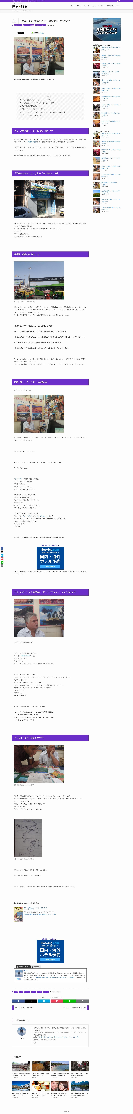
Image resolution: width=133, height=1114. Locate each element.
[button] (18, 1001)
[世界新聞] (19, 5)
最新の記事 (36, 967)
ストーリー (25, 25)
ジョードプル (26, 516)
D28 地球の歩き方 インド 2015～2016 (35, 908)
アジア (15, 25)
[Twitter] (18, 979)
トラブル (37, 25)
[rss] (117, 1)
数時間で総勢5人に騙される (31, 106)
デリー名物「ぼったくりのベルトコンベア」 (36, 100)
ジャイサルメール (42, 516)
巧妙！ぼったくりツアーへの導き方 (34, 109)
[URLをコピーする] (82, 1001)
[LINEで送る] (35, 33)
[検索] (119, 1)
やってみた (43, 25)
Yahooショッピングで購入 (49, 914)
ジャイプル (18, 479)
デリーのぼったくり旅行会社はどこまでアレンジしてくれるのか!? (44, 112)
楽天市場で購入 (37, 914)
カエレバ (31, 909)
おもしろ (32, 25)
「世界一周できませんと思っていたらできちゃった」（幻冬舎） (55, 977)
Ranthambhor (25, 656)
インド (20, 25)
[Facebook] (20, 979)
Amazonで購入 (28, 914)
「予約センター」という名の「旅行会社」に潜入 (38, 103)
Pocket (42, 33)
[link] (35, 1043)
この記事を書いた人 (24, 967)
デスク (26, 970)
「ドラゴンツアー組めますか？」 (33, 115)
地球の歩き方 (32, 142)
